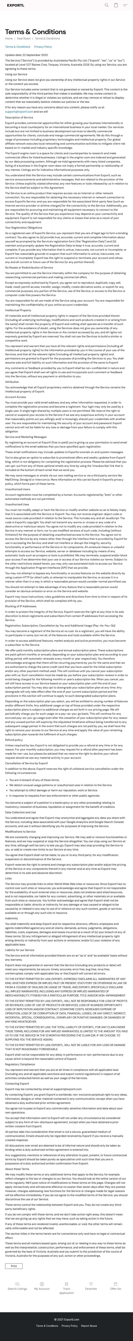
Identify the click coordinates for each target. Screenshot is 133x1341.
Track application (66, 1291)
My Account (42, 1289)
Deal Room (24, 38)
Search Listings (17, 1289)
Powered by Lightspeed (66, 1331)
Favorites (91, 1289)
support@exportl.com (19, 111)
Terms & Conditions (47, 38)
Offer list (115, 1289)
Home (9, 38)
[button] (23, 5)
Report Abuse (89, 1325)
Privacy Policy (43, 47)
